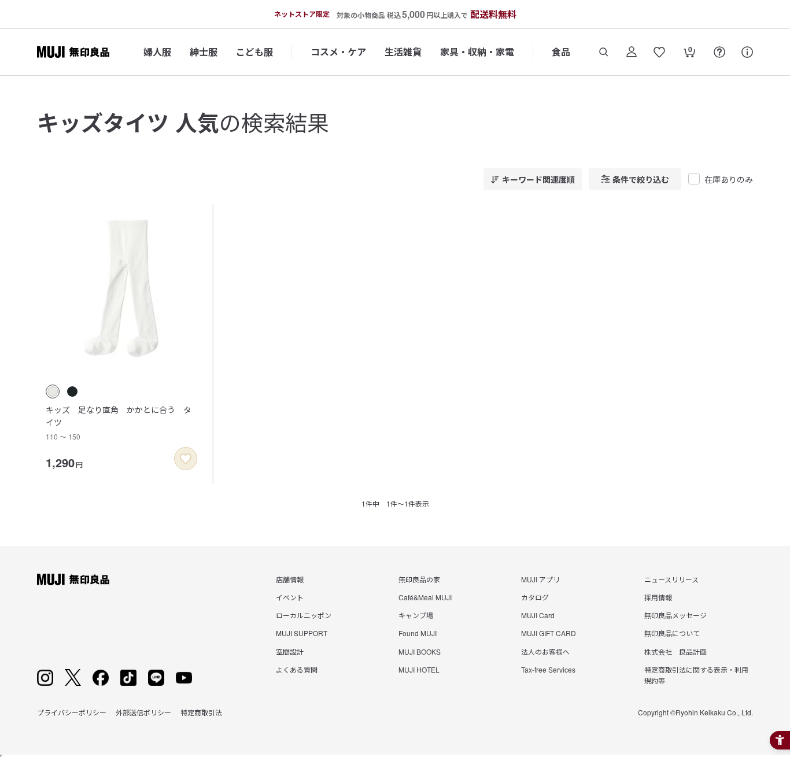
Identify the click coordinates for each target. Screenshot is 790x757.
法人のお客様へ (545, 651)
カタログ (535, 597)
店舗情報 (290, 579)
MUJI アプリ (540, 579)
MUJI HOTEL (419, 669)
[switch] (185, 458)
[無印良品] (73, 579)
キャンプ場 (415, 615)
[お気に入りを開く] (659, 52)
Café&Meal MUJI (425, 597)
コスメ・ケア (338, 51)
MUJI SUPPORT (301, 633)
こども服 (254, 51)
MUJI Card (538, 615)
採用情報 (658, 597)
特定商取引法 (201, 712)
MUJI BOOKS (419, 651)
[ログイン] (631, 52)
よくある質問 (297, 669)
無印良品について (672, 633)
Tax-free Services (548, 669)
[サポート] (747, 52)
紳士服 (203, 51)
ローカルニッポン (303, 615)
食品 (561, 51)
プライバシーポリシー (71, 712)
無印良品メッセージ (675, 615)
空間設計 (290, 651)
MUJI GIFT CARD (548, 633)
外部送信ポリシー (143, 712)
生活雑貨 (403, 51)
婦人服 (157, 51)
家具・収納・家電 (477, 51)
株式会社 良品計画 (675, 651)
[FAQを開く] (719, 52)
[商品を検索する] (604, 52)
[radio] (53, 391)
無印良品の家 (419, 579)
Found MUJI (417, 633)
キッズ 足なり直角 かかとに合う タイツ (118, 423)
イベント (290, 597)
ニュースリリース (671, 579)
